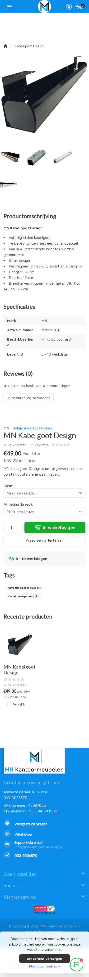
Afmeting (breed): (18, 504)
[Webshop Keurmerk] (44, 909)
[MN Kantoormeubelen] (44, 6)
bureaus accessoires (24, 587)
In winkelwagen (58, 527)
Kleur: (8, 485)
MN (6, 428)
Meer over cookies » (44, 966)
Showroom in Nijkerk (33, 26)
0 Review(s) (40, 445)
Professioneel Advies (52, 26)
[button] (10, 6)
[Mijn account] (69, 7)
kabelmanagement (23, 596)
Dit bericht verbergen (44, 959)
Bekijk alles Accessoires (32, 428)
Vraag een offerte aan (44, 540)
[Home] (5, 46)
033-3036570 (15, 798)
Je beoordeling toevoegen (29, 398)
